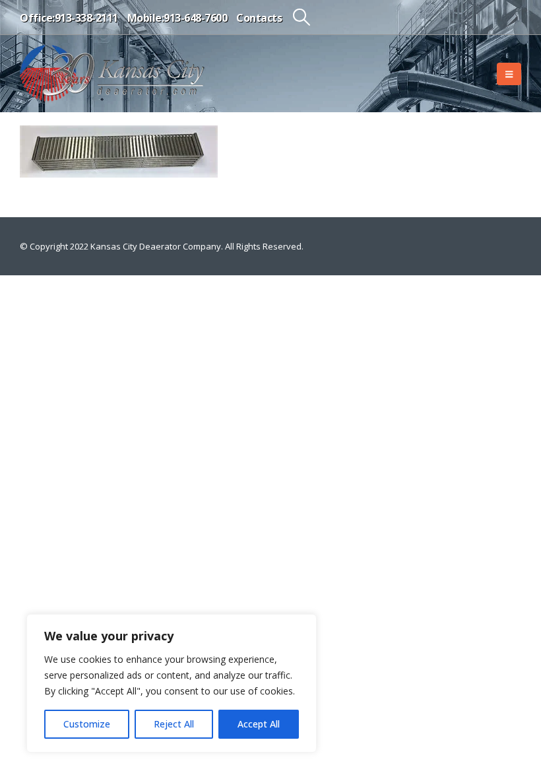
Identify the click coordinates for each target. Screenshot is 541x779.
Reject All (174, 724)
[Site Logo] (112, 73)
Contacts (259, 18)
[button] (301, 17)
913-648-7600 (195, 18)
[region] (171, 683)
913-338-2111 (86, 18)
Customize (86, 724)
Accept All (259, 724)
